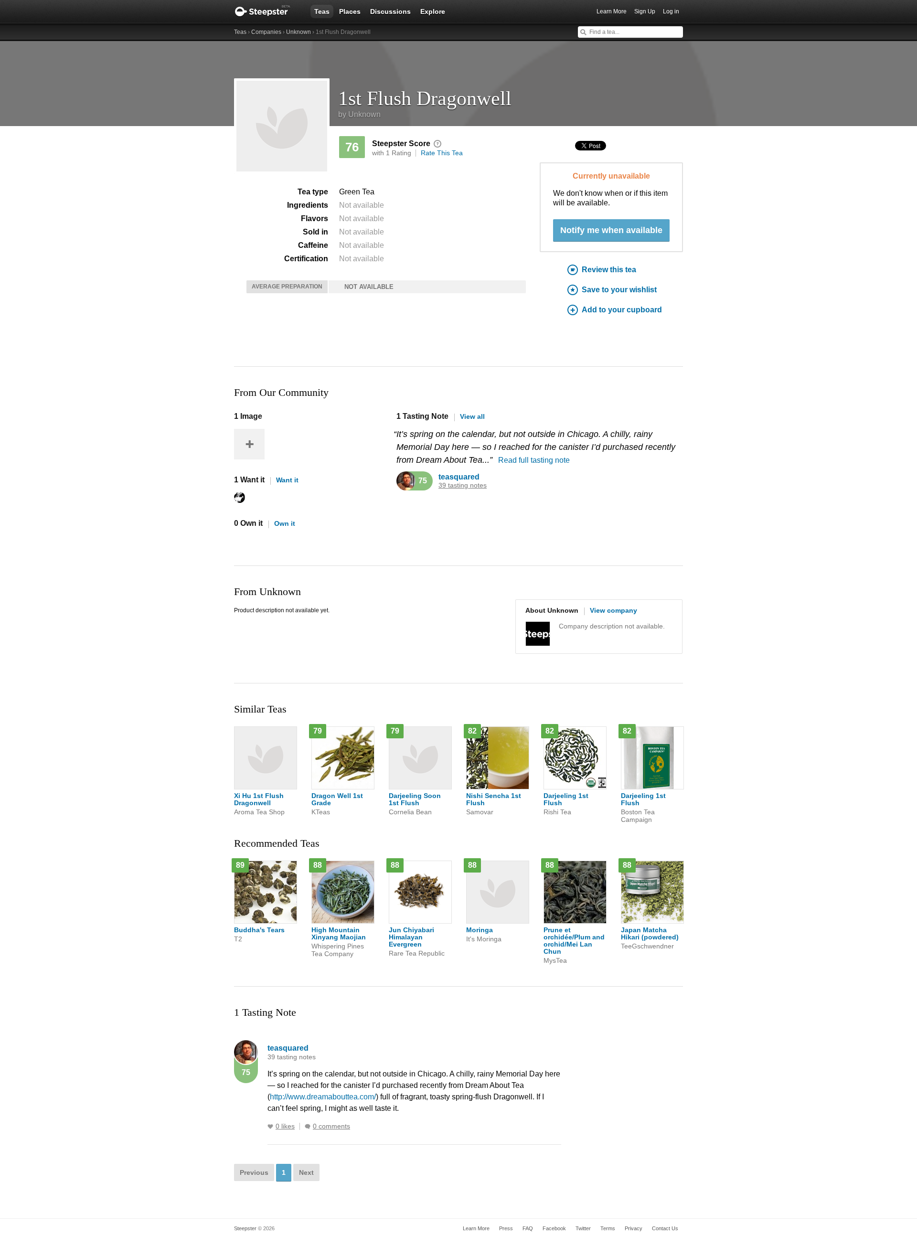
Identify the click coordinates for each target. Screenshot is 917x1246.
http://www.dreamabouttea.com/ (323, 1097)
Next (306, 1172)
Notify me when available (611, 230)
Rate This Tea (442, 153)
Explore (432, 11)
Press (506, 1228)
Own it (284, 523)
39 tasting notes (462, 485)
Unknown (298, 32)
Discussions (390, 11)
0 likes (285, 1126)
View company (613, 610)
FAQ (527, 1228)
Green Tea (356, 192)
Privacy (633, 1228)
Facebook (554, 1228)
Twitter (583, 1228)
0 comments (331, 1126)
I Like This (270, 1126)
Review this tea (609, 270)
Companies (266, 32)
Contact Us (665, 1228)
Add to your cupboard (622, 310)
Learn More (612, 11)
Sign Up (644, 11)
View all (472, 416)
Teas (322, 11)
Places (350, 11)
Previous (254, 1172)
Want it (287, 480)
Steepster (267, 11)
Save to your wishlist (619, 290)
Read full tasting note (534, 460)
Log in (671, 11)
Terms (607, 1228)
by (359, 114)
